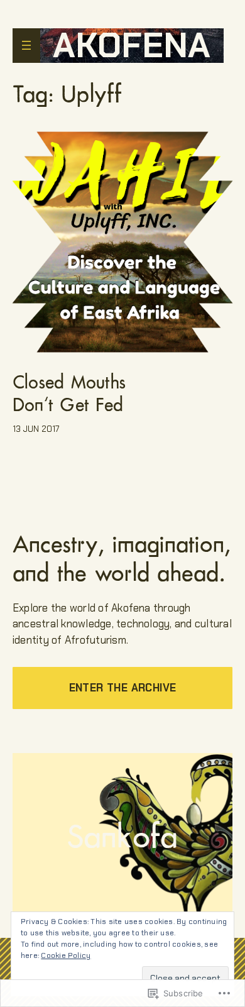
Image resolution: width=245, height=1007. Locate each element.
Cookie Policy (65, 955)
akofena (132, 45)
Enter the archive (123, 688)
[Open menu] (26, 45)
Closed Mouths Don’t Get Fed (69, 393)
